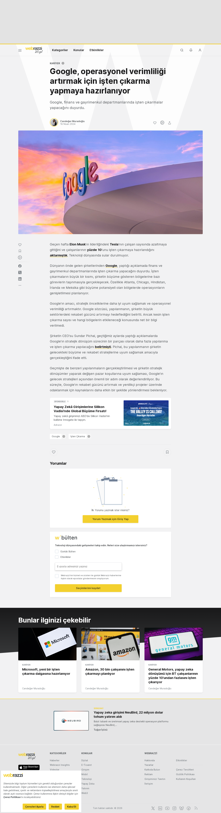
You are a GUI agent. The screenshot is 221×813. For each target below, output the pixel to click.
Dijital (84, 760)
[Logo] (34, 50)
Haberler (54, 760)
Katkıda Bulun (152, 769)
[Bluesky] (181, 808)
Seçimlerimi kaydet (88, 588)
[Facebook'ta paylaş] (20, 266)
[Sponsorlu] (146, 413)
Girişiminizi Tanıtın (154, 779)
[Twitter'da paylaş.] (20, 272)
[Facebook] (188, 808)
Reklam (148, 774)
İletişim (148, 783)
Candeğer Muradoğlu (33, 688)
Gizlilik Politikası (185, 774)
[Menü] (20, 51)
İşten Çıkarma (78, 436)
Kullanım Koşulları (186, 779)
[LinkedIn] (160, 808)
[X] (153, 808)
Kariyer (55, 63)
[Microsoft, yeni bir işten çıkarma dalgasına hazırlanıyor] (47, 644)
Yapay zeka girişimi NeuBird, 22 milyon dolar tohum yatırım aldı (128, 714)
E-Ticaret (86, 765)
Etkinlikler (97, 50)
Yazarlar (148, 765)
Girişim (85, 769)
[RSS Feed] (195, 808)
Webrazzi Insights (60, 765)
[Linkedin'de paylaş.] (20, 279)
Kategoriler (60, 50)
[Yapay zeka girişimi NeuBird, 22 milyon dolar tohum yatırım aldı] (71, 721)
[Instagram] (174, 808)
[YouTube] (167, 808)
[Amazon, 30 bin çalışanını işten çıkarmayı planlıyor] (110, 644)
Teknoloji (86, 779)
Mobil (84, 774)
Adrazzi (58, 424)
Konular (78, 50)
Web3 (84, 793)
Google (56, 436)
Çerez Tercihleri (185, 769)
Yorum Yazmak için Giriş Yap (110, 519)
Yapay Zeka (87, 783)
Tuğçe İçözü (100, 729)
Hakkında (149, 760)
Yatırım (85, 788)
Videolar (54, 769)
